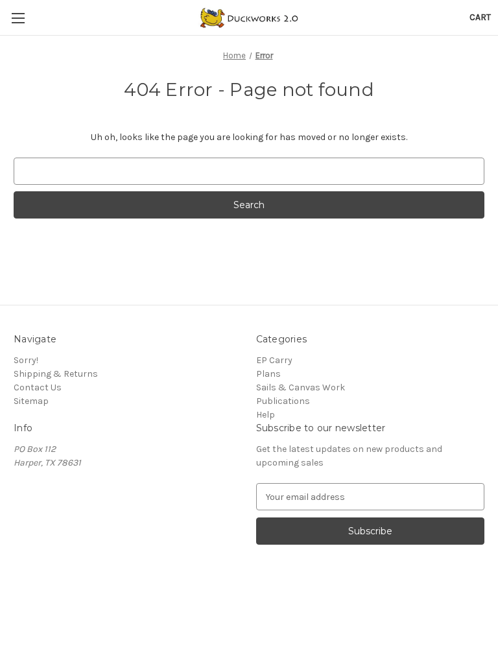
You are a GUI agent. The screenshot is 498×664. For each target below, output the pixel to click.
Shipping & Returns (56, 373)
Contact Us (38, 387)
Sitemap (31, 401)
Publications (283, 401)
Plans (268, 373)
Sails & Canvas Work (300, 387)
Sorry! (26, 360)
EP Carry (274, 360)
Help (265, 414)
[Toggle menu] (18, 18)
